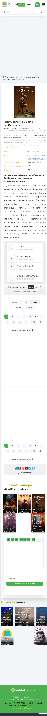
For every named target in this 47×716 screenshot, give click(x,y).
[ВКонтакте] (16, 468)
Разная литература (31, 128)
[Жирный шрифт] (8, 539)
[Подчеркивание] (16, 539)
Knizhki (25, 690)
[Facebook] (19, 468)
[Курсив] (12, 539)
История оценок (29, 292)
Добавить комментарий (25, 584)
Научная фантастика (29, 77)
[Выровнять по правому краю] (28, 539)
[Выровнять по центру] (25, 539)
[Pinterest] (26, 468)
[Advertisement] (23, 44)
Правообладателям (22, 697)
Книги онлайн (11, 77)
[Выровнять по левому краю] (21, 539)
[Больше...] (33, 539)
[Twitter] (29, 468)
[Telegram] (33, 468)
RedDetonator (33, 151)
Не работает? (26, 472)
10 (20, 322)
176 (33, 322)
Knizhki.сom (19, 4)
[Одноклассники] (23, 468)
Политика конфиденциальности (22, 699)
